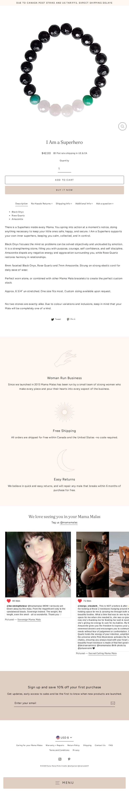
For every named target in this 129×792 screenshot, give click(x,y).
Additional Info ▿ (84, 203)
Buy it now (64, 190)
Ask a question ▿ (105, 203)
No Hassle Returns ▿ (42, 203)
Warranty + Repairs (55, 745)
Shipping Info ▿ (64, 203)
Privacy (76, 750)
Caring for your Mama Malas (29, 745)
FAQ (111, 745)
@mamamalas (68, 522)
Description (21, 203)
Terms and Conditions (59, 750)
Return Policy (74, 745)
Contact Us (100, 745)
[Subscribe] (112, 703)
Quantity (64, 160)
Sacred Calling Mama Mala (103, 653)
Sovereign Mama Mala (29, 619)
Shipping (87, 745)
